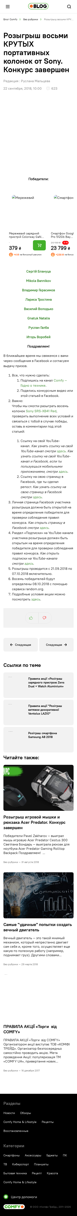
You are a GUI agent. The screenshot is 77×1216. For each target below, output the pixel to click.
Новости (9, 1113)
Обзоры (25, 1113)
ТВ (5, 1164)
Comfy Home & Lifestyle (20, 1122)
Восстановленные (15, 1131)
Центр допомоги (24, 1197)
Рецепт (37, 1173)
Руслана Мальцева (35, 81)
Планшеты (41, 1164)
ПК (65, 1155)
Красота (52, 1173)
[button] (7, 6)
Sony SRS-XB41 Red (41, 411)
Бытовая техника (15, 1173)
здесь (61, 451)
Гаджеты (52, 1155)
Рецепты (48, 1122)
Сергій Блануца (38, 271)
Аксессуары (33, 1155)
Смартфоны (11, 1155)
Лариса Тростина (38, 299)
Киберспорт (20, 1164)
